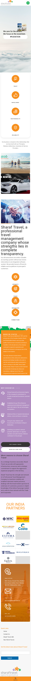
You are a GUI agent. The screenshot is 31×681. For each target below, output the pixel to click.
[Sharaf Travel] (11, 673)
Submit (10, 658)
